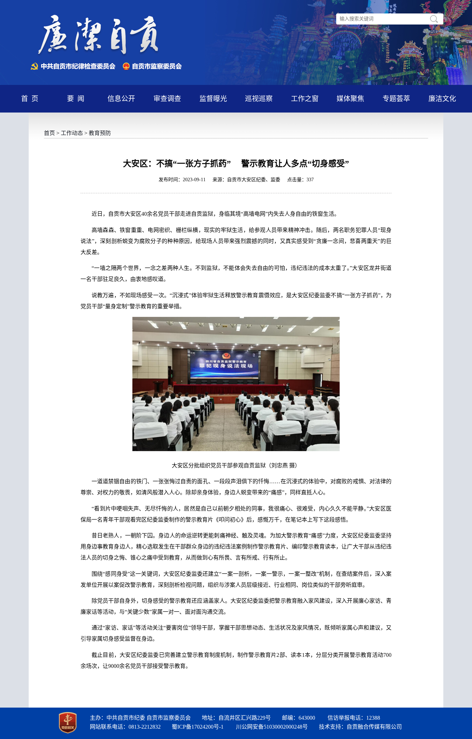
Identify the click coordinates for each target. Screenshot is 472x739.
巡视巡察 (259, 99)
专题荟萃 (396, 99)
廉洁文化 (442, 99)
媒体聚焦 (350, 99)
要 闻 (75, 99)
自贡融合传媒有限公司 (374, 727)
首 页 (29, 99)
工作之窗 (305, 99)
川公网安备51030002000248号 (272, 727)
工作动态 (72, 133)
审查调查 (167, 99)
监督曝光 (213, 99)
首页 (49, 133)
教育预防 (100, 133)
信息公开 (121, 99)
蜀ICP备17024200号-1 (198, 727)
